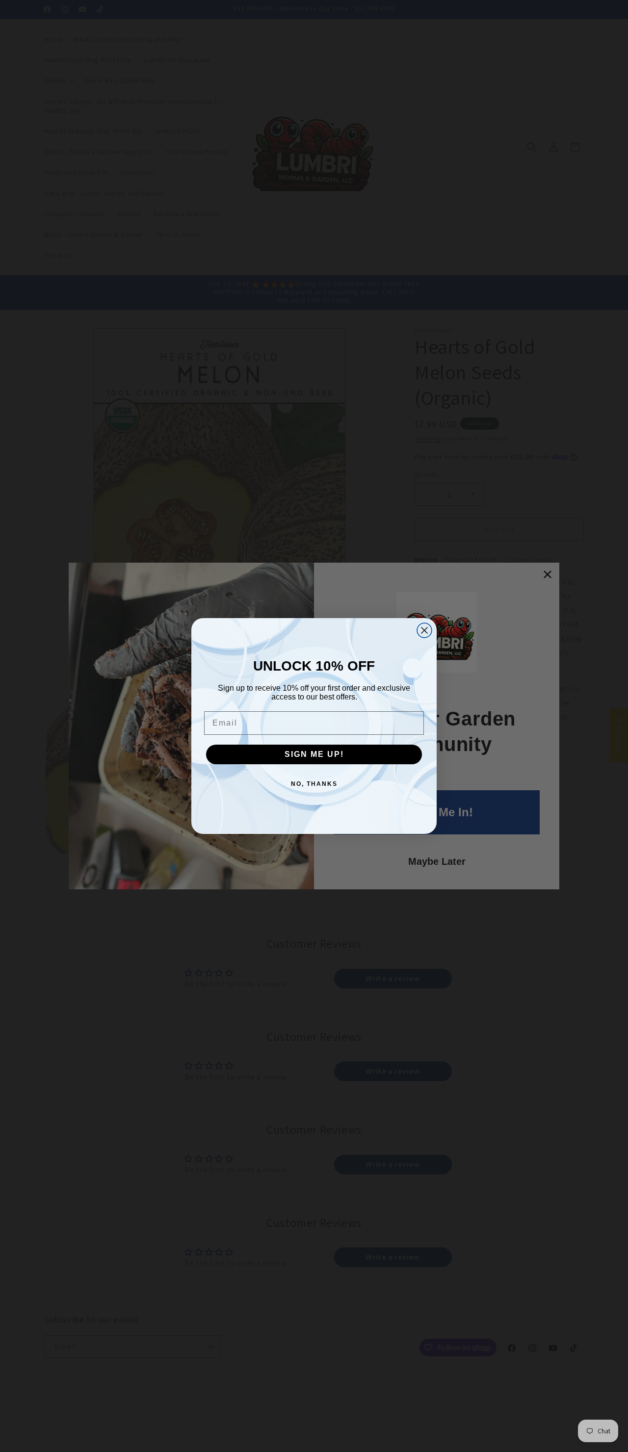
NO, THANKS (314, 783)
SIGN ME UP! (314, 754)
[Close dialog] (424, 630)
